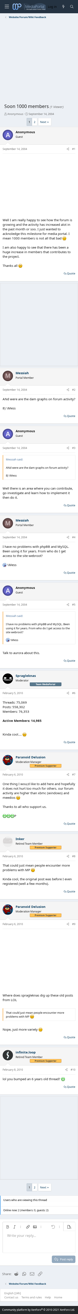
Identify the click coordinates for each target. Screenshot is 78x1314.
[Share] (68, 149)
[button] (7, 1226)
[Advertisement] (39, 62)
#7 (73, 774)
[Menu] (6, 6)
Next (43, 122)
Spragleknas (26, 675)
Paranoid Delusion (31, 757)
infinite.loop (26, 1052)
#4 (73, 537)
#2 (73, 390)
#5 (73, 604)
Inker (20, 839)
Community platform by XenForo (38, 1310)
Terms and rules (31, 1297)
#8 (73, 856)
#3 (73, 448)
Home (58, 1297)
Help (48, 1297)
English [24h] (12, 1293)
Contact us (11, 1297)
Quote (71, 273)
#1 (73, 149)
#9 (73, 924)
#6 (73, 693)
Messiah (22, 373)
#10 (73, 1069)
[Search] (72, 6)
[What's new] (63, 6)
